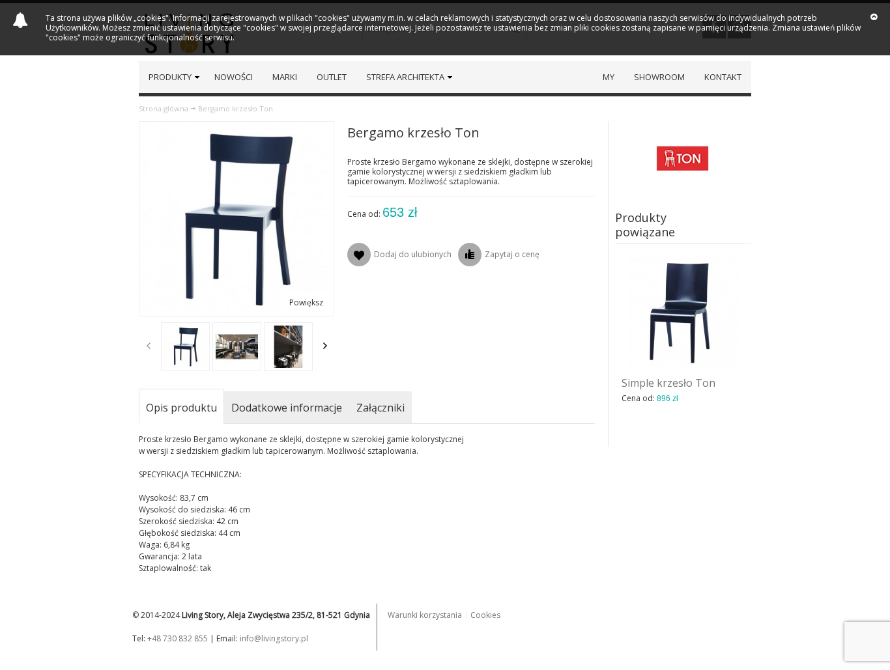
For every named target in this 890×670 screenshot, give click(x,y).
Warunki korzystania (425, 615)
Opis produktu (181, 407)
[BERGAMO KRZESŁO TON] (185, 346)
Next (325, 346)
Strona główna (163, 108)
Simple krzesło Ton (668, 383)
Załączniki (380, 407)
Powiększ (306, 302)
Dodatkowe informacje (286, 407)
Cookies (485, 615)
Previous (148, 346)
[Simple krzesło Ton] (683, 312)
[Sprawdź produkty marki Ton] (683, 157)
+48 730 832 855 (177, 638)
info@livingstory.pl (274, 638)
